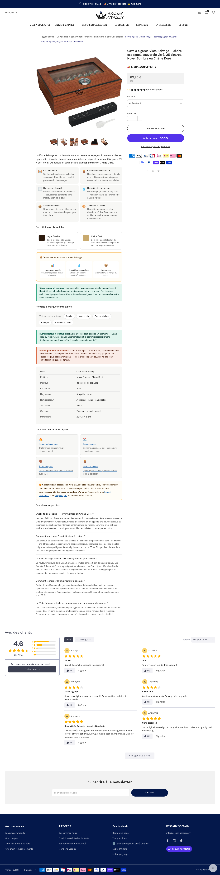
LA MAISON (142, 24)
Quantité (131, 113)
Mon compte (11, 838)
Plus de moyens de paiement (155, 146)
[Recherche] (213, 12)
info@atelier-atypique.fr (178, 833)
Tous (68, 639)
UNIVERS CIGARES (64, 24)
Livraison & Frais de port (17, 843)
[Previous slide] (42, 92)
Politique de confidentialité (72, 843)
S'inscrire (150, 792)
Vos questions (119, 838)
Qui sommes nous (68, 833)
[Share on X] (153, 171)
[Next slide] (116, 92)
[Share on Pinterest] (158, 171)
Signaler (82, 670)
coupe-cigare (61, 495)
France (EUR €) (12, 870)
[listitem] (110, 4)
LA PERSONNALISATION (94, 24)
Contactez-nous (120, 833)
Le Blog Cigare (119, 849)
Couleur (131, 96)
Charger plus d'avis (139, 755)
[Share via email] (164, 171)
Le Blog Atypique (120, 854)
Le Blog (183, 24)
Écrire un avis (32, 669)
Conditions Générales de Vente (74, 838)
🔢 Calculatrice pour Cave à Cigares (130, 843)
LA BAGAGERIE (163, 24)
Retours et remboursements (19, 849)
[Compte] (199, 12)
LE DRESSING (122, 24)
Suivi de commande (15, 833)
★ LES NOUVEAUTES (39, 24)
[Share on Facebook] (147, 171)
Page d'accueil (48, 36)
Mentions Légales (67, 849)
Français (9, 12)
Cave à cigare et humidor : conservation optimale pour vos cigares (90, 36)
